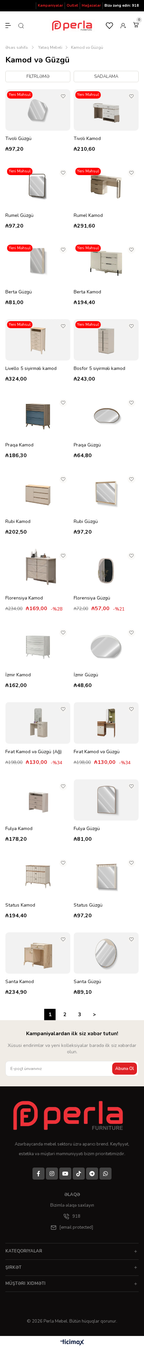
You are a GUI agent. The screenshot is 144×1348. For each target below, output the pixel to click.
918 (76, 1216)
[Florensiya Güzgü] (106, 569)
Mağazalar (91, 5)
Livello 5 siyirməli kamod (31, 368)
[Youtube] (65, 1174)
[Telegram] (92, 1174)
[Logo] (70, 1115)
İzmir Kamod (18, 675)
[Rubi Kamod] (37, 493)
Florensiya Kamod (24, 598)
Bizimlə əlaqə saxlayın (72, 1205)
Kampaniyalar (50, 5)
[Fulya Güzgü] (106, 800)
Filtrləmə (38, 77)
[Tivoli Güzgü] (37, 110)
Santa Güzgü (87, 981)
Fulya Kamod (18, 828)
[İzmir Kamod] (37, 646)
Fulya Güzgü (87, 828)
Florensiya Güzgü (92, 598)
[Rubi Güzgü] (106, 493)
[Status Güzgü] (106, 876)
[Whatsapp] (105, 1174)
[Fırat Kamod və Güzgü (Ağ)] (37, 723)
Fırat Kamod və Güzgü (97, 752)
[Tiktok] (79, 1174)
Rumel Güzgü (19, 215)
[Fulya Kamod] (37, 800)
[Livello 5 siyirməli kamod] (37, 340)
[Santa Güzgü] (106, 953)
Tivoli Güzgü (18, 138)
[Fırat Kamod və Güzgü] (106, 723)
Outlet (72, 5)
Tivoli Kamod (87, 138)
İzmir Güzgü (86, 675)
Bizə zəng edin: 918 (121, 5)
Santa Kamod (19, 981)
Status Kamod (20, 905)
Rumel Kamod (88, 215)
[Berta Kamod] (106, 263)
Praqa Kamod (19, 445)
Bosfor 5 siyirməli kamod (99, 368)
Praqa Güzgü (87, 445)
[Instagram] (52, 1174)
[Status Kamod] (37, 876)
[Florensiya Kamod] (37, 569)
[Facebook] (38, 1174)
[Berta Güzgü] (37, 263)
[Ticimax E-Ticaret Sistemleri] (72, 1342)
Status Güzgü (88, 905)
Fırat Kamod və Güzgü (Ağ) (33, 752)
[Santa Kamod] (37, 953)
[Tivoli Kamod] (106, 110)
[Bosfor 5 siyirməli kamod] (106, 340)
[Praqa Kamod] (37, 416)
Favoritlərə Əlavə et (63, 96)
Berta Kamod (87, 292)
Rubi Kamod (17, 521)
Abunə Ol (124, 1069)
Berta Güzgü (18, 292)
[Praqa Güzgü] (106, 416)
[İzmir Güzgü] (106, 646)
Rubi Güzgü (86, 521)
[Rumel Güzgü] (37, 186)
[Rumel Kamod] (106, 186)
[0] (136, 24)
